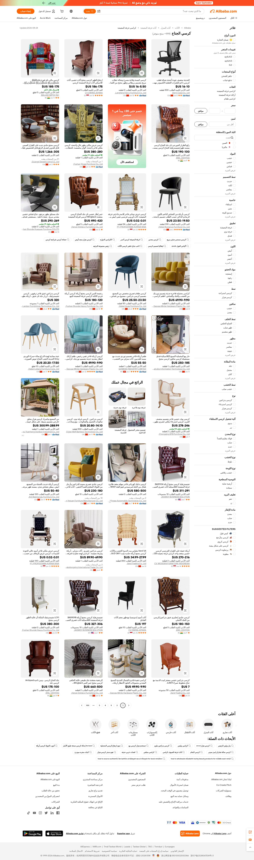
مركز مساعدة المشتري (93, 779)
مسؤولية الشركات (223, 790)
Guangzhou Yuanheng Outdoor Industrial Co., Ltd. (40, 432)
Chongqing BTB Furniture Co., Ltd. (174, 434)
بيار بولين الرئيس (224, 746)
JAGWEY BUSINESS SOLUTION (175, 497)
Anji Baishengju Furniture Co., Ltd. (44, 497)
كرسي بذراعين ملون (161, 746)
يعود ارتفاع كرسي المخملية (110, 746)
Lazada (127, 846)
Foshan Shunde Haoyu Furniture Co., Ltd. (84, 306)
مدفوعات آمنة (182, 779)
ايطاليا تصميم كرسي (155, 246)
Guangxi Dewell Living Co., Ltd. (45, 162)
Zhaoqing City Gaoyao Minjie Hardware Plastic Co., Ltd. (170, 306)
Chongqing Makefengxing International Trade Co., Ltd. (83, 567)
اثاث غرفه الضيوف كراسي (172, 752)
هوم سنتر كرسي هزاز (105, 752)
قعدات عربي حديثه (128, 752)
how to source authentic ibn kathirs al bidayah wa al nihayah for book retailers (130, 759)
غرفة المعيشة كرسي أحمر (130, 240)
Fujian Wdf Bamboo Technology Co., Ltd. (84, 432)
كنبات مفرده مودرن (82, 752)
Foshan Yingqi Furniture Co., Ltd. (88, 164)
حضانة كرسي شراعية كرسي (56, 240)
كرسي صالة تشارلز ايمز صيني (219, 752)
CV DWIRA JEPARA (94, 93)
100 (87, 705)
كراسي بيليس (183, 746)
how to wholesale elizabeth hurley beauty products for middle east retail (201, 759)
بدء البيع (56, 785)
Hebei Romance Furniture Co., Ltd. (174, 227)
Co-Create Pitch (223, 785)
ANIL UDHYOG (183, 158)
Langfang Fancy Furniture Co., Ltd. (130, 93)
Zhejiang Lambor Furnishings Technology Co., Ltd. (40, 306)
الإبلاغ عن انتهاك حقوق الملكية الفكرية (87, 802)
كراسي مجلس (149, 752)
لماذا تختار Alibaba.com (221, 779)
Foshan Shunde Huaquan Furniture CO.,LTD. (40, 229)
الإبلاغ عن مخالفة (95, 807)
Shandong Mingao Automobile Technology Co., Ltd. (127, 500)
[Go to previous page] (128, 705)
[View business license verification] (153, 855)
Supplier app (123, 833)
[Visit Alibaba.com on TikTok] (28, 813)
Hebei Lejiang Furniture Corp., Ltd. (43, 369)
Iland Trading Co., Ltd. (136, 563)
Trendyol (158, 846)
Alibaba (187, 28)
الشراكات (55, 802)
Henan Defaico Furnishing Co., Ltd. (87, 227)
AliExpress (85, 846)
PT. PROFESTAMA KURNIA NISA (131, 227)
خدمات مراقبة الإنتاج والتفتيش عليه (173, 802)
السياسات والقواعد (180, 807)
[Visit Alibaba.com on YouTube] (34, 813)
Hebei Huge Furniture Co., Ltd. (132, 306)
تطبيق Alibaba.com (75, 833)
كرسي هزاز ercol (203, 746)
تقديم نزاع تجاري (95, 790)
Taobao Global (139, 846)
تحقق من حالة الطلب (51, 790)
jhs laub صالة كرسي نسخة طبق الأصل (77, 746)
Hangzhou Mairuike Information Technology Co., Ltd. (170, 369)
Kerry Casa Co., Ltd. (181, 93)
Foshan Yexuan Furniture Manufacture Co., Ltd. (83, 500)
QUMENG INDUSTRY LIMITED (132, 369)
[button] (99, 11)
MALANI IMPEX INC (50, 95)
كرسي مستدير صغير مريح (176, 240)
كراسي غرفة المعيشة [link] (127, 28)
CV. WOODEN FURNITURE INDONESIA (172, 563)
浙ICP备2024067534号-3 (202, 855)
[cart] (61, 11)
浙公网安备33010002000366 (175, 855)
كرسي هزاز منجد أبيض (83, 240)
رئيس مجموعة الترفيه (101, 246)
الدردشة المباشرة (95, 785)
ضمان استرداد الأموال (179, 785)
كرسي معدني (153, 240)
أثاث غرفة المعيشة (148, 28)
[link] (250, 832)
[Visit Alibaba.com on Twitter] (46, 813)
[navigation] (214, 367)
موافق (201, 111)
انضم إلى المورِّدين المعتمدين (47, 796)
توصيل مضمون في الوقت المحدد (174, 790)
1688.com (96, 846)
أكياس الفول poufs (179, 246)
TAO (150, 846)
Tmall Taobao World (112, 846)
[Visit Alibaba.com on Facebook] (58, 813)
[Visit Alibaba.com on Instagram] (40, 813)
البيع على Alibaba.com (50, 779)
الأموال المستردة (95, 796)
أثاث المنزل (166, 28)
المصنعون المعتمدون (137, 779)
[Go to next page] (81, 705)
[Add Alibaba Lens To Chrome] (190, 833)
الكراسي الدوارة (106, 240)
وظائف (228, 796)
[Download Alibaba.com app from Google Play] (32, 833)
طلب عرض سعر (138, 785)
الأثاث (177, 28)
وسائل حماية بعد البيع (179, 796)
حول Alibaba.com (223, 773)
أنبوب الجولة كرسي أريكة (45, 746)
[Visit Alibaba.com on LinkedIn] (52, 813)
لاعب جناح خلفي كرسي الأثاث (128, 246)
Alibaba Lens (220, 833)
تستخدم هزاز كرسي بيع (137, 746)
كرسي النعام (195, 752)
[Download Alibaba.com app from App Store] (54, 833)
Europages (170, 846)
